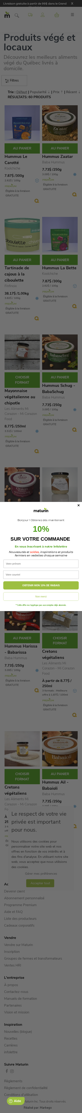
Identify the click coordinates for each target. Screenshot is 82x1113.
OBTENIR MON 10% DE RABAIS (41, 585)
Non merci (40, 596)
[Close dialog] (79, 505)
